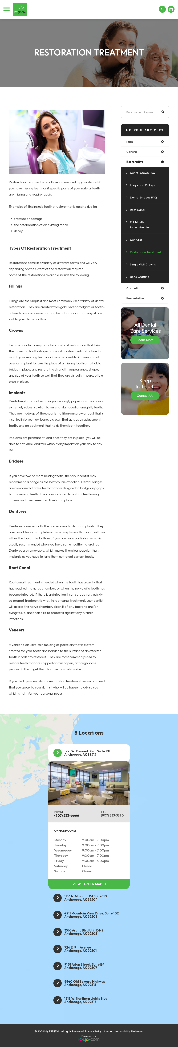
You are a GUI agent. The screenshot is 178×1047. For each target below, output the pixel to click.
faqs (129, 141)
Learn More (145, 340)
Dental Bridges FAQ (143, 197)
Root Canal (137, 210)
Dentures (136, 239)
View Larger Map (87, 884)
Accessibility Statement (129, 1031)
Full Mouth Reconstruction (140, 224)
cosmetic (132, 288)
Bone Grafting (139, 276)
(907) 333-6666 (66, 815)
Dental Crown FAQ (142, 172)
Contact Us (145, 395)
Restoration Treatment (145, 252)
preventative (135, 298)
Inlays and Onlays (142, 185)
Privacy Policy (93, 1031)
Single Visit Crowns (143, 264)
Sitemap (108, 1031)
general (131, 151)
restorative (134, 162)
